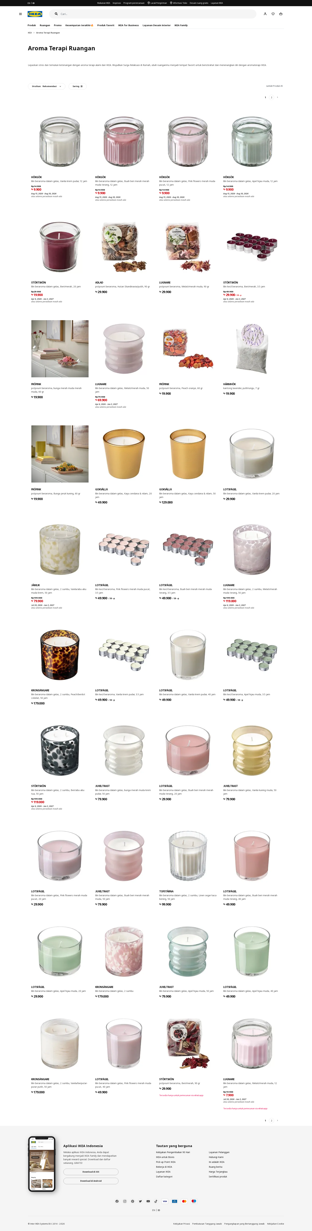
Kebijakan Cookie (275, 1223)
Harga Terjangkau (218, 1171)
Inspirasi (117, 3)
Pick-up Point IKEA (166, 1161)
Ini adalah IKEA (216, 1161)
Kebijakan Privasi (181, 1223)
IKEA (30, 32)
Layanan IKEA (217, 3)
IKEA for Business (128, 25)
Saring (76, 86)
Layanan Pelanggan (219, 1152)
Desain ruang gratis (199, 3)
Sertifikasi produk (218, 1176)
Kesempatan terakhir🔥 (79, 25)
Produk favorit (105, 25)
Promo (58, 25)
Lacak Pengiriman (159, 3)
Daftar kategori (164, 1176)
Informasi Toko (180, 3)
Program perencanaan (134, 3)
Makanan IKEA (103, 3)
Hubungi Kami (216, 1157)
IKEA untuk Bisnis (165, 1157)
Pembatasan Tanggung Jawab (207, 1223)
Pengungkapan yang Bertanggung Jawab (244, 1223)
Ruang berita (215, 1166)
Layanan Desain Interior (157, 25)
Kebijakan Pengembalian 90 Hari (173, 1152)
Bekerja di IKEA (164, 1166)
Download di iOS (91, 1171)
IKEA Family (181, 25)
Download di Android (91, 1181)
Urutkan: (44, 86)
